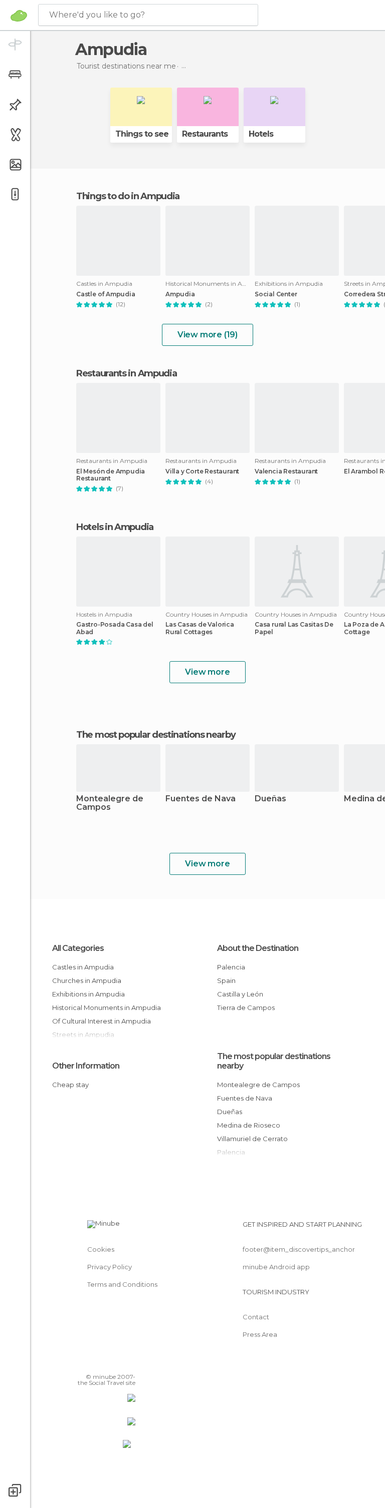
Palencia (231, 967)
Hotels (261, 134)
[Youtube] (128, 1362)
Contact (256, 1317)
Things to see (141, 134)
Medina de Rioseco (248, 1125)
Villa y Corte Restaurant (202, 471)
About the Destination (257, 948)
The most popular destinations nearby (155, 734)
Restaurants (205, 134)
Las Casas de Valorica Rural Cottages (199, 628)
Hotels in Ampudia (114, 527)
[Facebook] (89, 1362)
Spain (226, 980)
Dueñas (270, 799)
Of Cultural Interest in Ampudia (101, 1021)
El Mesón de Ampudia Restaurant (110, 475)
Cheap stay (70, 1085)
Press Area (260, 1334)
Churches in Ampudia (86, 980)
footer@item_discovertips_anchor (299, 1249)
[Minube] (19, 16)
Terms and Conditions (122, 1284)
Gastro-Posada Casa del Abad (114, 628)
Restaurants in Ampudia (126, 373)
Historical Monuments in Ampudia (106, 1007)
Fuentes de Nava (200, 799)
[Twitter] (102, 1362)
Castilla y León (240, 994)
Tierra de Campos (246, 1007)
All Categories (78, 948)
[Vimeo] (115, 1362)
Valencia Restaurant (286, 471)
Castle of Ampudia (105, 294)
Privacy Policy (109, 1267)
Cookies (100, 1249)
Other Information (85, 1066)
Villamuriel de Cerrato (252, 1139)
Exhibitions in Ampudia (88, 994)
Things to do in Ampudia (127, 196)
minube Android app (276, 1267)
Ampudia (180, 294)
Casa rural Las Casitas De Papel (294, 628)
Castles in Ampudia (83, 967)
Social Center (276, 294)
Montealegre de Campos (109, 803)
